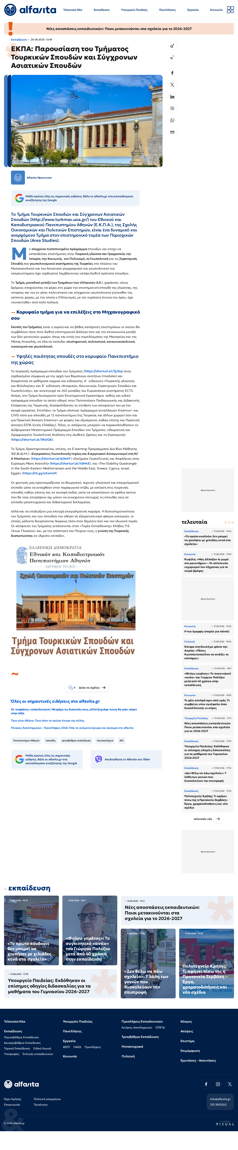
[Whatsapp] (172, 120)
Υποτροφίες (11, 1054)
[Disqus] (89, 825)
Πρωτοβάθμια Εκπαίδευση (21, 1037)
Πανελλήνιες (167, 9)
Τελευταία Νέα (72, 9)
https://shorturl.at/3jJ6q (103, 371)
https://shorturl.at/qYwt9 (51, 459)
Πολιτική (128, 1056)
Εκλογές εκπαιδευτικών (38, 1054)
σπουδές (51, 740)
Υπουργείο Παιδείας (134, 9)
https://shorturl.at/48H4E (70, 463)
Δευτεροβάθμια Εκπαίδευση (22, 1042)
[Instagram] (218, 1084)
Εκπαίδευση (102, 9)
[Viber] (172, 108)
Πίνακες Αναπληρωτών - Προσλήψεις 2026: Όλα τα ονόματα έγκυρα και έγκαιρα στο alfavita (72, 728)
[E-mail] (172, 132)
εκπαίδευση (29, 888)
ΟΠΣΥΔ (160, 1027)
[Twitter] (172, 85)
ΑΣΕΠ (66, 1047)
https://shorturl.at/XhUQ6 (32, 440)
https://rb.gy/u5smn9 (39, 473)
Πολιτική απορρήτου (47, 1099)
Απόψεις (187, 1031)
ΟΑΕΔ (77, 1047)
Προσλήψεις (93, 1047)
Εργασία (193, 9)
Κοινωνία (216, 9)
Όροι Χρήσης (12, 1099)
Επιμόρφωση (190, 1051)
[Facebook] (172, 73)
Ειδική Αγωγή (42, 1048)
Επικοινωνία (12, 1104)
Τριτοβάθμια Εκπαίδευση (140, 1037)
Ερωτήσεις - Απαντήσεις (198, 1060)
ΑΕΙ (122, 740)
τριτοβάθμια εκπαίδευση (76, 740)
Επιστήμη (188, 1041)
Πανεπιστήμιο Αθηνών (26, 740)
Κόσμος (186, 1021)
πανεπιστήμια (105, 740)
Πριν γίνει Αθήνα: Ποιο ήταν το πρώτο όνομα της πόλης (47, 720)
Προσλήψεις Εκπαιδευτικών (142, 1021)
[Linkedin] (172, 97)
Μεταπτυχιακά (132, 1046)
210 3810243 (218, 1104)
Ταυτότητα (41, 1104)
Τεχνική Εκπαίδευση (17, 1048)
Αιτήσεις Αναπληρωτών (137, 1027)
